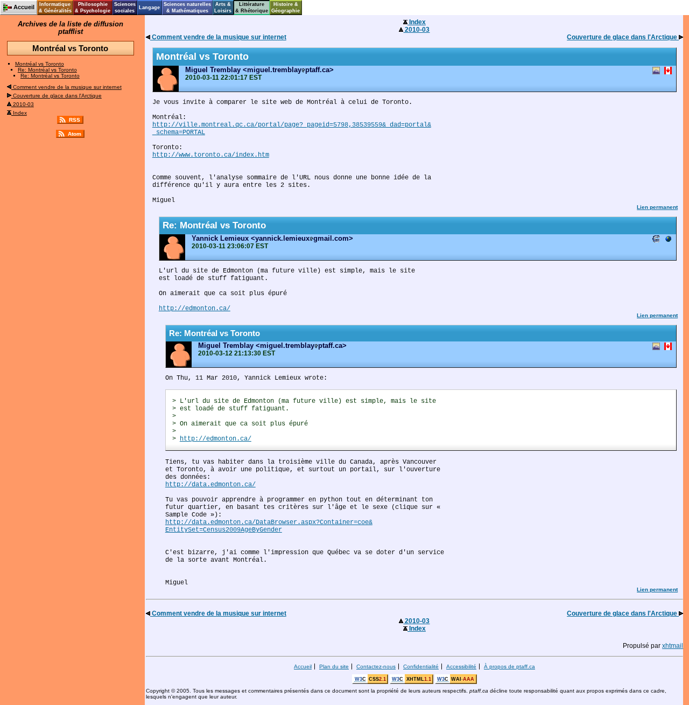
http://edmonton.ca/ (194, 308)
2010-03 (22, 104)
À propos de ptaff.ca (509, 666)
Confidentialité (421, 666)
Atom (74, 134)
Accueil (303, 666)
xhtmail (672, 646)
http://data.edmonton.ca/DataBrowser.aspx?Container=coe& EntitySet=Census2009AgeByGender (268, 526)
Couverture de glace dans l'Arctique (56, 96)
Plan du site (334, 666)
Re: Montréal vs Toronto (47, 70)
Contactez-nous (376, 666)
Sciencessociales (125, 7)
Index (19, 113)
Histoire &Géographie (285, 7)
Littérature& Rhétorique (251, 7)
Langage (149, 7)
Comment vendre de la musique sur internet (66, 87)
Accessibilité (461, 666)
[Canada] (668, 71)
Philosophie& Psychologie (92, 7)
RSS (74, 120)
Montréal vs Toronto (39, 64)
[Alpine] (656, 71)
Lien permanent (657, 207)
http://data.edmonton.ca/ (210, 484)
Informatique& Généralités (55, 7)
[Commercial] (668, 240)
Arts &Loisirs (222, 7)
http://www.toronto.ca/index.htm (210, 155)
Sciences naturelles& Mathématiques (187, 7)
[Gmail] (656, 240)
